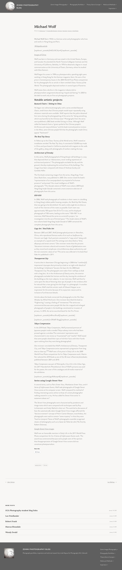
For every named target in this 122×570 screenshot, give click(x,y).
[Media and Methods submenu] (116, 4)
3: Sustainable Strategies (51, 31)
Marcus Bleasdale (12, 527)
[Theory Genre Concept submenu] (101, 4)
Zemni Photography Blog (37, 549)
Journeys (70, 31)
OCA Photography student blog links (21, 510)
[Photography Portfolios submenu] (84, 4)
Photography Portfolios (77, 4)
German (45, 465)
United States (75, 31)
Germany (60, 31)
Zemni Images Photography (59, 4)
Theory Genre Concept (93, 4)
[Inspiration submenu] (116, 8)
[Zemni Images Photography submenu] (67, 4)
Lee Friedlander (12, 516)
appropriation (38, 465)
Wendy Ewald (11, 532)
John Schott (11, 482)
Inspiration (112, 8)
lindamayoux (42, 31)
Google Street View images (44, 429)
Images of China (40, 54)
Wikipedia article (40, 46)
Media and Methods (109, 4)
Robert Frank (11, 521)
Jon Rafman (111, 482)
